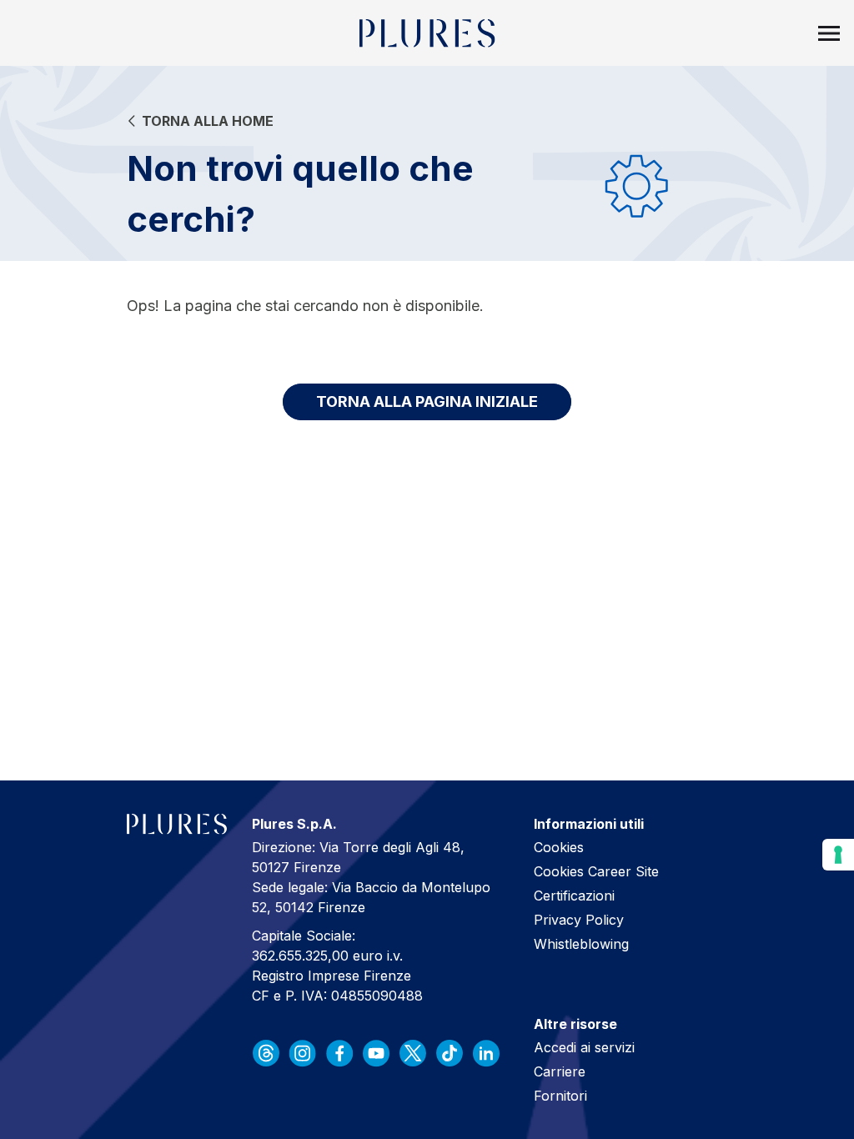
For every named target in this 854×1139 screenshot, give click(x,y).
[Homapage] (427, 33)
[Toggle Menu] (828, 33)
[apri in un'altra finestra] (266, 1053)
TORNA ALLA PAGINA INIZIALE (427, 401)
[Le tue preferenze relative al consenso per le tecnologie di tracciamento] (838, 855)
